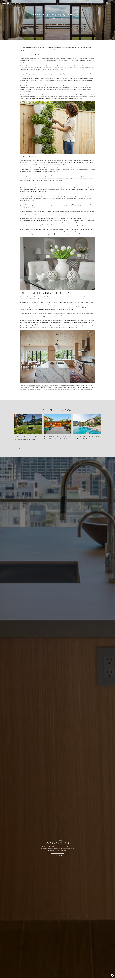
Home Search (65, 3)
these (34, 387)
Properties (54, 3)
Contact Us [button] (56, 855)
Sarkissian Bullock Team (64, 387)
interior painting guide (45, 215)
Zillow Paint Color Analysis (26, 89)
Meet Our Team (43, 3)
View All (94, 449)
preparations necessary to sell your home (39, 385)
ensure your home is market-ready (34, 49)
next (19, 448)
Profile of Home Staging (47, 175)
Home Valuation (76, 3)
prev (15, 448)
